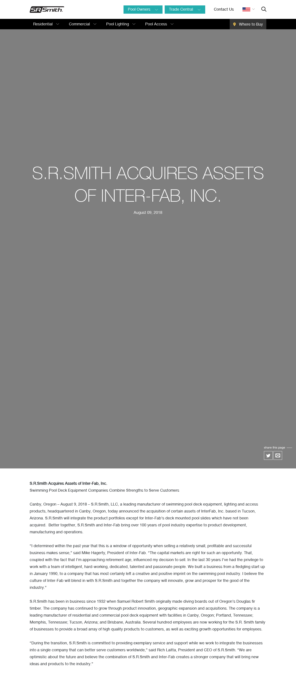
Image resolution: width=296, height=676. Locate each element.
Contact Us (224, 9)
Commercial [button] (80, 24)
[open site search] (263, 9)
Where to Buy (250, 24)
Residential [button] (43, 24)
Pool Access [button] (156, 24)
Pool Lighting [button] (118, 24)
